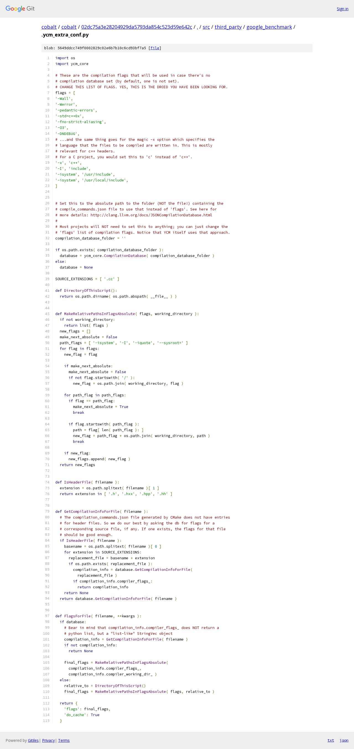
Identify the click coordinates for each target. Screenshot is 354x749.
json (344, 740)
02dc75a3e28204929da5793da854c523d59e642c (136, 27)
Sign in (342, 8)
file (154, 48)
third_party (228, 27)
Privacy (48, 740)
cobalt (49, 27)
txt (330, 740)
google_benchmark (269, 27)
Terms (64, 740)
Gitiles (33, 740)
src (206, 27)
